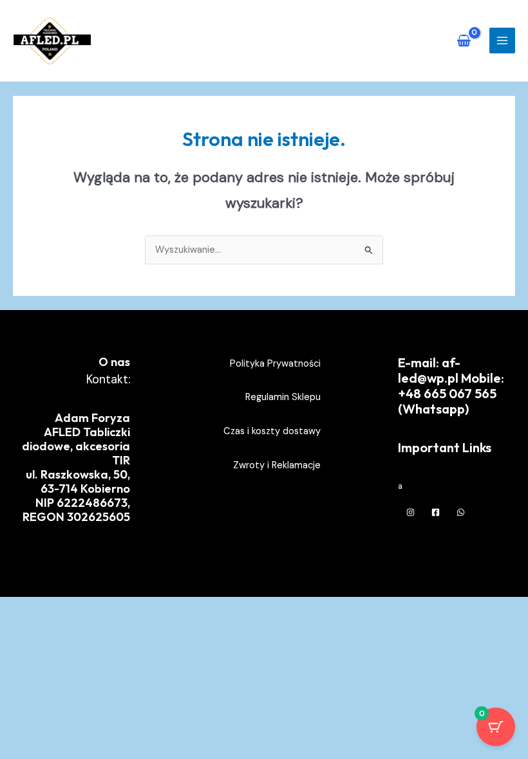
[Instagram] (410, 512)
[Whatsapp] (460, 512)
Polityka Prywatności (275, 364)
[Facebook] (435, 512)
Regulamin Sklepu (283, 397)
